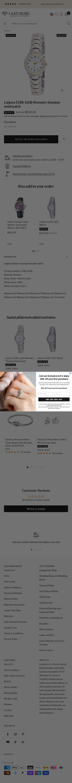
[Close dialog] (70, 373)
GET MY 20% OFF (54, 399)
